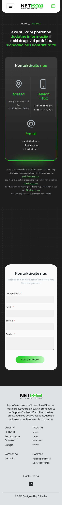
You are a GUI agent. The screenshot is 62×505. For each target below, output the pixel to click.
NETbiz (36, 444)
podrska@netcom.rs (31, 141)
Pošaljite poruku (30, 359)
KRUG (35, 436)
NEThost (10, 432)
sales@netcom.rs (31, 145)
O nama (10, 427)
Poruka (9, 334)
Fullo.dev (42, 496)
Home (24, 23)
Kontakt (9, 458)
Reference (11, 454)
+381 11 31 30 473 (43, 109)
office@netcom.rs (31, 149)
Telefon (9, 320)
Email (8, 307)
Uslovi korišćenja (41, 462)
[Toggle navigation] (10, 6)
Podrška (38, 454)
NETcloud (37, 440)
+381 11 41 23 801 (43, 105)
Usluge (9, 445)
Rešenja (38, 427)
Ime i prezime (12, 293)
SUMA (35, 432)
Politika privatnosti (42, 458)
